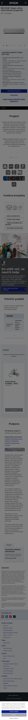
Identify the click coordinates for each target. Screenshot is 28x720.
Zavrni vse (14, 714)
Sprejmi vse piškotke (14, 711)
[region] (14, 710)
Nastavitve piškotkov (14, 718)
